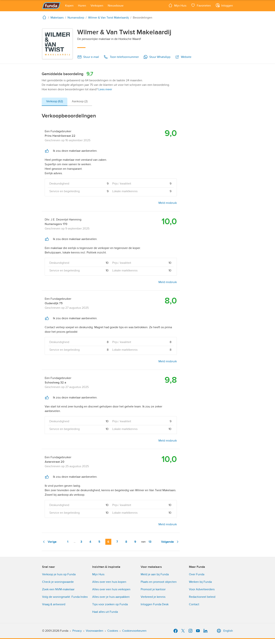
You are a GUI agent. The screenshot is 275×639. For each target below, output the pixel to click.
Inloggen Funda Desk (155, 604)
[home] (45, 17)
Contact (194, 604)
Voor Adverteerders (202, 589)
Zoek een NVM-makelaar (58, 589)
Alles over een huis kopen (109, 582)
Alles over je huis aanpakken (111, 597)
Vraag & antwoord (53, 604)
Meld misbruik (167, 203)
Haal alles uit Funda (105, 612)
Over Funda (196, 574)
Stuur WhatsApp (159, 57)
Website (186, 57)
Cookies (112, 631)
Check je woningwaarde (58, 582)
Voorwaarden (94, 631)
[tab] (54, 102)
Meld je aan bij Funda (155, 574)
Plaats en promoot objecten (159, 582)
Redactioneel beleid (202, 597)
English (228, 631)
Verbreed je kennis (153, 597)
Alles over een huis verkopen (111, 589)
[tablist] (67, 102)
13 (150, 542)
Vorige (52, 542)
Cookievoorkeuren (134, 631)
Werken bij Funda (200, 582)
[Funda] (51, 5)
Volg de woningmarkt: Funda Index (65, 597)
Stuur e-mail (91, 57)
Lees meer (105, 89)
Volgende (167, 542)
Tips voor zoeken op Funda (110, 604)
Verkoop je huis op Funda (59, 574)
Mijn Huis (98, 574)
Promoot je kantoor (153, 589)
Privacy (77, 631)
